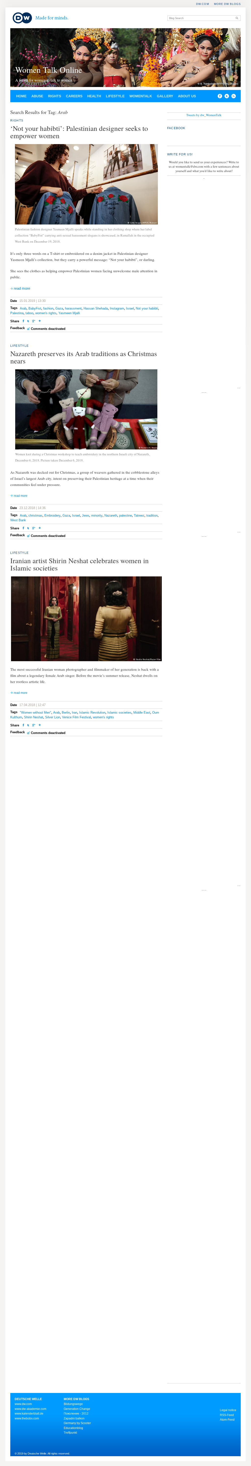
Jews (85, 515)
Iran (74, 712)
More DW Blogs (227, 3)
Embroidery (52, 515)
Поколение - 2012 (76, 1413)
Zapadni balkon (74, 1418)
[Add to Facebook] (218, 97)
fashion (48, 308)
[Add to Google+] (33, 321)
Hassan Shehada (96, 308)
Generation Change (77, 1409)
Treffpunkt (70, 1432)
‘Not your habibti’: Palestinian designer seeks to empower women (79, 131)
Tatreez (139, 515)
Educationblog (73, 1428)
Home (21, 96)
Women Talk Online (48, 69)
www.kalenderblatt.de (29, 1413)
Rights (54, 96)
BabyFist (34, 308)
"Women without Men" (35, 712)
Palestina (17, 313)
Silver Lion (52, 717)
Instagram (117, 308)
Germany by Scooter (77, 1423)
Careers (74, 96)
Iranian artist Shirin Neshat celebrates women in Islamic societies (79, 564)
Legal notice (228, 1410)
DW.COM (202, 3)
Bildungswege (73, 1404)
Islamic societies (119, 712)
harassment (73, 308)
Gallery (165, 96)
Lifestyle (115, 96)
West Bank (18, 520)
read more (22, 288)
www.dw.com (23, 1404)
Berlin (66, 712)
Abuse (37, 96)
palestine (125, 515)
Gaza (59, 308)
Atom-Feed (227, 1419)
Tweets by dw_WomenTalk (204, 115)
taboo (29, 313)
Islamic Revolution (92, 712)
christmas (35, 515)
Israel (130, 308)
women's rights (45, 313)
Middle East (141, 712)
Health (94, 96)
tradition (152, 515)
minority (96, 515)
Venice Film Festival (76, 717)
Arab (23, 308)
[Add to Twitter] (28, 321)
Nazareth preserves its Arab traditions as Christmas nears (83, 356)
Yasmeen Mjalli (69, 313)
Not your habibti (147, 308)
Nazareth (110, 515)
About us (187, 96)
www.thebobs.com (27, 1418)
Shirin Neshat (33, 717)
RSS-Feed (227, 1415)
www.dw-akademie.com (30, 1409)
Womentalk (140, 96)
